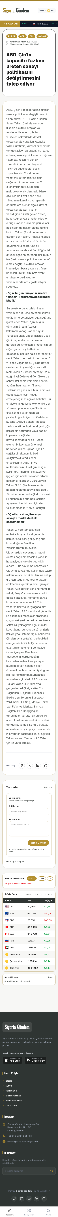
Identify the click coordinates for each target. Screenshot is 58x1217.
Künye (9, 1085)
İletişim (9, 1080)
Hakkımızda (11, 1090)
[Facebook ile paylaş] (22, 766)
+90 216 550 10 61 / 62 (19, 1136)
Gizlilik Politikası (13, 1095)
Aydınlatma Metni (14, 1100)
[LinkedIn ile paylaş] (38, 766)
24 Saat (31, 878)
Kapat (51, 977)
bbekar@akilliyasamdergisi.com (22, 1141)
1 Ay (50, 878)
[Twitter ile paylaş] (30, 766)
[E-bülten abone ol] (52, 1171)
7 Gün (41, 878)
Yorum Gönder (38, 842)
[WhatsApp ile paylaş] (46, 766)
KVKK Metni (11, 1105)
